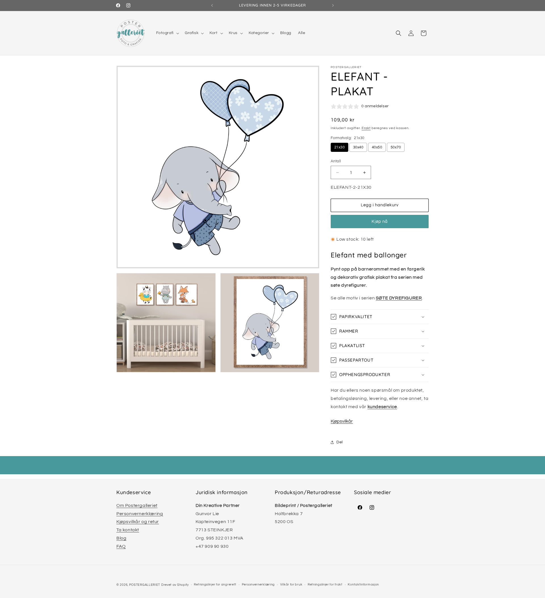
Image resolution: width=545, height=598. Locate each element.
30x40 (358, 147)
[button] (167, 33)
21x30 (339, 147)
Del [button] (339, 442)
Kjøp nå (380, 221)
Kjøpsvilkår (342, 421)
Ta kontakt (127, 530)
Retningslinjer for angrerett (215, 584)
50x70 (396, 147)
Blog (121, 538)
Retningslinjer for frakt (325, 584)
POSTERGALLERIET (144, 584)
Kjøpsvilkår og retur (137, 521)
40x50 (377, 147)
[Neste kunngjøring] (333, 5)
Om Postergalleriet (137, 505)
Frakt (366, 128)
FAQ (121, 546)
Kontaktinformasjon (363, 584)
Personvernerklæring (139, 513)
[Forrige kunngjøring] (212, 5)
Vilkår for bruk (291, 584)
